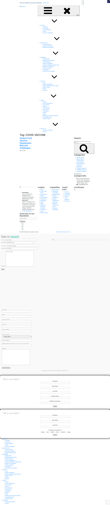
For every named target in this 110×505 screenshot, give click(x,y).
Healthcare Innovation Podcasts (50, 115)
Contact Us (43, 128)
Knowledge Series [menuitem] (9, 497)
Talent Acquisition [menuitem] (9, 465)
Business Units (43, 42)
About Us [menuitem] (5, 439)
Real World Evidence (48, 45)
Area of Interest (5, 334)
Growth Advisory (47, 44)
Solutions (42, 81)
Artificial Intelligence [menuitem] (10, 460)
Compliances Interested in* (55, 430)
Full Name (4, 309)
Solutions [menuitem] (5, 469)
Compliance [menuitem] (8, 466)
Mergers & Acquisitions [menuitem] (10, 463)
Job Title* (55, 391)
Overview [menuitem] (7, 440)
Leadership (45, 28)
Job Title (4, 324)
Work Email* (55, 386)
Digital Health (46, 58)
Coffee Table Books (47, 103)
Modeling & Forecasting (48, 60)
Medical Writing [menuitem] (9, 458)
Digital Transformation (48, 47)
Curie (44, 82)
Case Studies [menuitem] (8, 484)
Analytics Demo (46, 118)
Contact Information (48, 130)
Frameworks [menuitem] (8, 489)
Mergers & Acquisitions (48, 66)
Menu (78, 15)
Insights (42, 100)
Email (2, 242)
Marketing (79, 166)
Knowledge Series (47, 117)
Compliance (46, 69)
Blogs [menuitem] (6, 494)
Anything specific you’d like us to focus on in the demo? (15, 343)
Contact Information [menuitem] (10, 501)
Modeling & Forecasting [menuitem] (10, 457)
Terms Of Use (67, 232)
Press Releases (46, 108)
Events (44, 101)
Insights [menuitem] (4, 480)
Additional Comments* (55, 401)
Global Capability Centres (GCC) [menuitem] (13, 474)
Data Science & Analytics (49, 71)
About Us (42, 25)
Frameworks (46, 109)
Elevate (44, 88)
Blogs (44, 114)
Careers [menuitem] (7, 503)
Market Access (46, 87)
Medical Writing (46, 62)
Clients (44, 31)
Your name (4, 240)
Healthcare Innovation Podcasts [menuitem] (12, 495)
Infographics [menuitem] (8, 491)
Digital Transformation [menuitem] (10, 452)
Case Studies (46, 104)
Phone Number (5, 329)
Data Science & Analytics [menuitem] (11, 468)
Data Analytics (80, 162)
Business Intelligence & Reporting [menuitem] (13, 461)
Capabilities (43, 57)
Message (3, 266)
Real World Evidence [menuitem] (10, 451)
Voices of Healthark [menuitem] (10, 446)
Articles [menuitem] (7, 492)
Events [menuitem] (6, 481)
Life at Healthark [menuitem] (9, 443)
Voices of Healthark (47, 32)
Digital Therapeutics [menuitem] (10, 472)
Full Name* (55, 381)
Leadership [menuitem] (7, 442)
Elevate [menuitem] (7, 477)
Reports (45, 106)
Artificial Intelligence (48, 63)
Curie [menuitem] (6, 471)
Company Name (6, 319)
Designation (4, 248)
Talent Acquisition (47, 68)
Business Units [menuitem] (6, 448)
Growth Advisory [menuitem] (9, 449)
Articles (45, 112)
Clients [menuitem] (6, 445)
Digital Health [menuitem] (8, 455)
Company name (5, 245)
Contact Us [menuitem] (5, 500)
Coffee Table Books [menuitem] (10, 483)
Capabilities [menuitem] (5, 454)
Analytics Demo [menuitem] (9, 498)
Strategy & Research (81, 168)
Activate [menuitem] (7, 478)
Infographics (46, 111)
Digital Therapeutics (48, 84)
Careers (45, 131)
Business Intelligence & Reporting (51, 65)
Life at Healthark (47, 29)
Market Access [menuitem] (8, 475)
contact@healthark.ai (27, 211)
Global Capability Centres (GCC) (51, 85)
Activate (45, 90)
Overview (45, 26)
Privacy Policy (59, 232)
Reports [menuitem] (7, 486)
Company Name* (55, 396)
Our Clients (67, 195)
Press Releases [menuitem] (8, 488)
